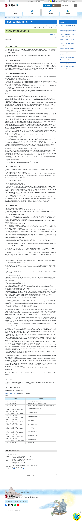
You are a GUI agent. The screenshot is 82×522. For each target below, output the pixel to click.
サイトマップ (35, 492)
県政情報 (68, 13)
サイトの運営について (11, 492)
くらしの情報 (14, 13)
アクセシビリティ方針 (24, 492)
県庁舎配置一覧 (9, 501)
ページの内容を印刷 (52, 25)
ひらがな (38, 1)
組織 (10, 17)
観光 (32, 13)
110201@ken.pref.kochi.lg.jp (19, 468)
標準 (49, 1)
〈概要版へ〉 (52, 34)
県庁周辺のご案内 (23, 501)
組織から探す (58, 5)
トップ (6, 17)
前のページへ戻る (31, 475)
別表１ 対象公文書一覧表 (12, 393)
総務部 (13, 17)
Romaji (42, 1)
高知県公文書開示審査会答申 (66, 25)
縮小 (67, 1)
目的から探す (48, 5)
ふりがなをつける (32, 1)
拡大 (61, 1)
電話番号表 (16, 501)
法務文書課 (19, 17)
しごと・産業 (50, 13)
